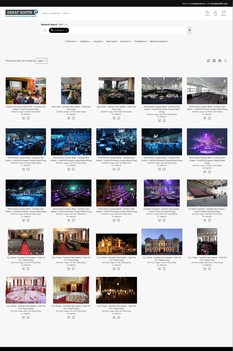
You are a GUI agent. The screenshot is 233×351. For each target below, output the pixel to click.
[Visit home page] (21, 13)
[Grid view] (214, 61)
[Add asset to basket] (28, 118)
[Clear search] (189, 30)
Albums (66, 13)
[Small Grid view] (220, 61)
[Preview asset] (25, 90)
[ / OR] (63, 25)
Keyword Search (54, 24)
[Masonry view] (208, 61)
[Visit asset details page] (23, 119)
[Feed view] (225, 61)
